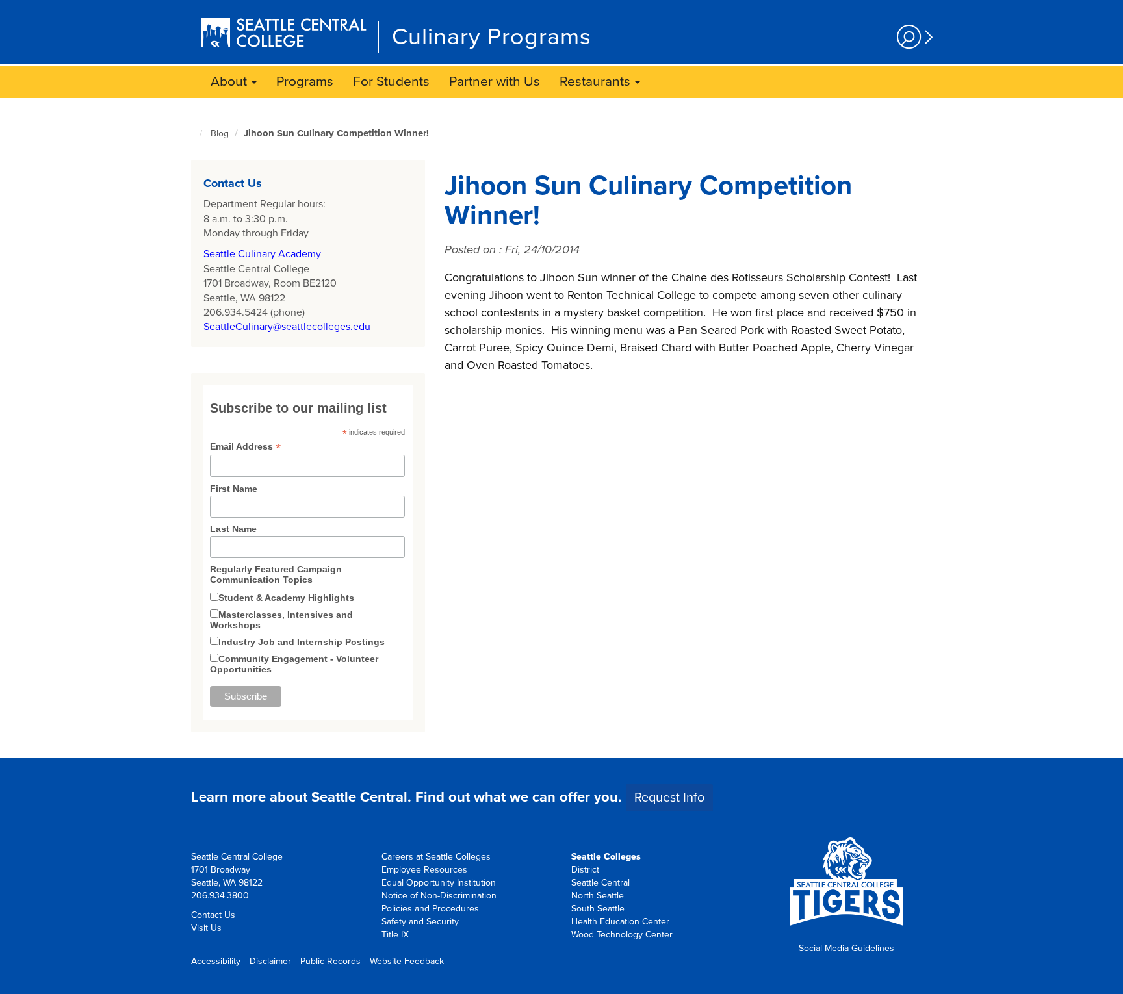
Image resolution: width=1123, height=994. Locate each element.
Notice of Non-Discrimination (439, 895)
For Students (391, 81)
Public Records (330, 961)
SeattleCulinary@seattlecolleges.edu (286, 326)
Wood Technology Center (622, 934)
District (585, 869)
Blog (220, 133)
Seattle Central (600, 882)
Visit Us (206, 928)
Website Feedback (407, 961)
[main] (561, 428)
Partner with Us (494, 81)
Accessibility (215, 961)
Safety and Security (420, 921)
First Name (233, 488)
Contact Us (213, 915)
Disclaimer (270, 961)
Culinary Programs (491, 37)
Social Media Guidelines (846, 948)
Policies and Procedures (430, 908)
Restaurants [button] (597, 81)
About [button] (230, 81)
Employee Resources (424, 869)
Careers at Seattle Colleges (436, 856)
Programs (304, 81)
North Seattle (597, 895)
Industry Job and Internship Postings (301, 642)
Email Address (245, 446)
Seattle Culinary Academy (262, 254)
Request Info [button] (669, 798)
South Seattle (598, 908)
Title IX (395, 934)
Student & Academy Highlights (286, 598)
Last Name (233, 529)
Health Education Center (620, 921)
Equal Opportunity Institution (438, 882)
